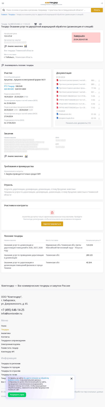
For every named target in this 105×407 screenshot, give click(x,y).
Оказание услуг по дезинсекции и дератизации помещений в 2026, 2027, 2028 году (23, 248)
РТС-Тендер (9, 86)
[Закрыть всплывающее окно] (71, 378)
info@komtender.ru (11, 313)
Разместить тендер (9, 348)
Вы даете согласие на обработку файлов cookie (28, 379)
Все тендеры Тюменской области (18, 50)
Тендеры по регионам (10, 363)
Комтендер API (7, 351)
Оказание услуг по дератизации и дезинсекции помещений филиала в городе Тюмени (23, 265)
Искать (97, 10)
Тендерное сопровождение (13, 340)
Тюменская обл (68, 245)
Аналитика (5, 333)
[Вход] (101, 3)
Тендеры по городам (10, 367)
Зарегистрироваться (52, 224)
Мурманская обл (53, 245)
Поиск (3, 326)
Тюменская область (24, 57)
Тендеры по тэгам (9, 374)
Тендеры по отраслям (10, 371)
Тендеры (5, 329)
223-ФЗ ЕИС (9, 89)
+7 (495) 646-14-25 (12, 310)
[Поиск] (3, 10)
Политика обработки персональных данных (84, 392)
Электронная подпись (10, 344)
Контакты (5, 337)
